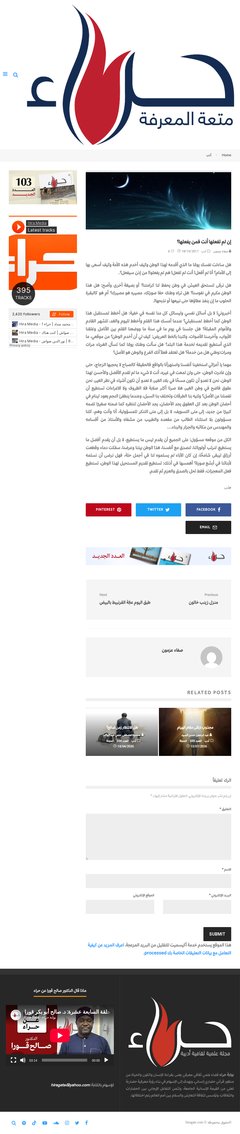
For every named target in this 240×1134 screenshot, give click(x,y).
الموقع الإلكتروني (143, 895)
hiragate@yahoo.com (70, 1084)
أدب (203, 251)
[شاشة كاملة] (13, 1060)
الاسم (226, 869)
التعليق (225, 809)
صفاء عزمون (221, 251)
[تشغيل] (106, 1060)
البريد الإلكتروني (220, 895)
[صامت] (23, 1060)
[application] (60, 1035)
